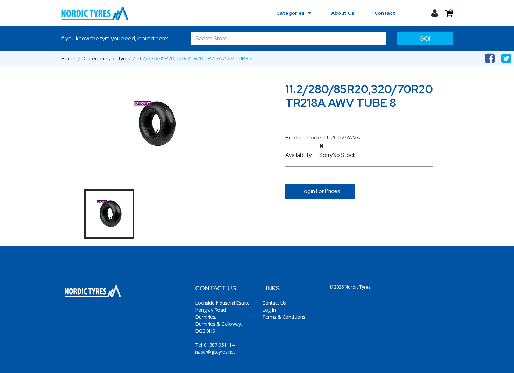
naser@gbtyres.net (215, 351)
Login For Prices (320, 191)
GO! (424, 38)
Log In (269, 309)
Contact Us (274, 302)
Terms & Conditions (283, 316)
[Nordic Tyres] (99, 13)
